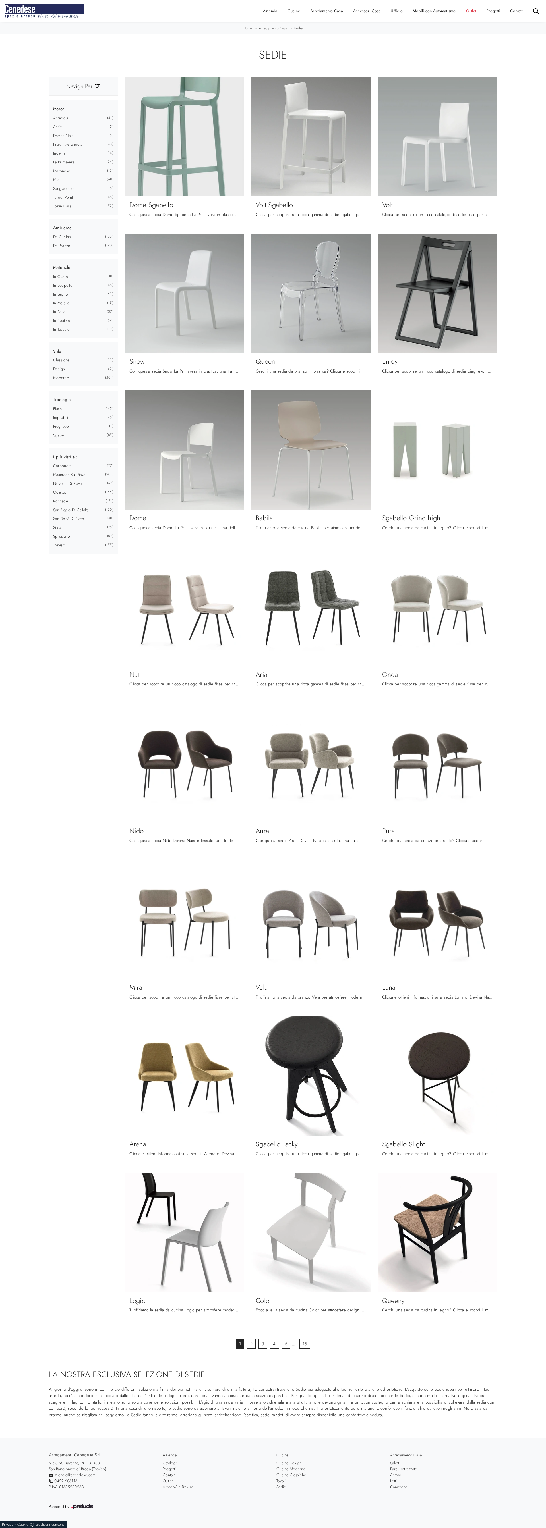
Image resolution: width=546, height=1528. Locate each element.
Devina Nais (63, 135)
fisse (57, 408)
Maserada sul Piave (69, 474)
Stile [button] (57, 351)
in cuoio (60, 276)
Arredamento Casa (326, 11)
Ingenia (59, 153)
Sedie (298, 28)
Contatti (517, 11)
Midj (57, 179)
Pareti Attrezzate (403, 1469)
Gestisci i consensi (50, 1524)
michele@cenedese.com (74, 1475)
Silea (57, 527)
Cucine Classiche (291, 1475)
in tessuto (61, 329)
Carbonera (62, 466)
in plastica (61, 320)
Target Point (63, 197)
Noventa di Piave (67, 483)
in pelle (59, 312)
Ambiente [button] (62, 228)
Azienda (270, 11)
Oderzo (60, 492)
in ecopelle (62, 285)
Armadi (396, 1475)
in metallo (61, 303)
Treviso (59, 545)
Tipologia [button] (62, 399)
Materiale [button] (61, 267)
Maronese (61, 171)
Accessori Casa (367, 11)
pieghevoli (62, 426)
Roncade (60, 501)
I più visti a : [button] (65, 457)
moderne (61, 378)
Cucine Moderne (290, 1469)
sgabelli (60, 435)
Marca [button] (58, 109)
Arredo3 (60, 118)
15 (305, 1344)
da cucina (62, 237)
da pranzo (61, 245)
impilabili (60, 417)
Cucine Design (288, 1463)
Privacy (7, 1524)
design (59, 369)
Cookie (23, 1524)
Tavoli (281, 1481)
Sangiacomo (63, 188)
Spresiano (61, 536)
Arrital (58, 127)
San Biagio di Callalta (71, 510)
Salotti (395, 1463)
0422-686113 (65, 1481)
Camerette (398, 1487)
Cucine (294, 11)
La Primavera (63, 162)
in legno (60, 294)
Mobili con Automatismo (434, 11)
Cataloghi (171, 1463)
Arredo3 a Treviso (178, 1487)
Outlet (471, 11)
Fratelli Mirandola (67, 144)
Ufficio (397, 11)
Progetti (493, 11)
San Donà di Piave (68, 518)
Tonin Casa (62, 206)
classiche (61, 360)
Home (247, 28)
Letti (393, 1481)
